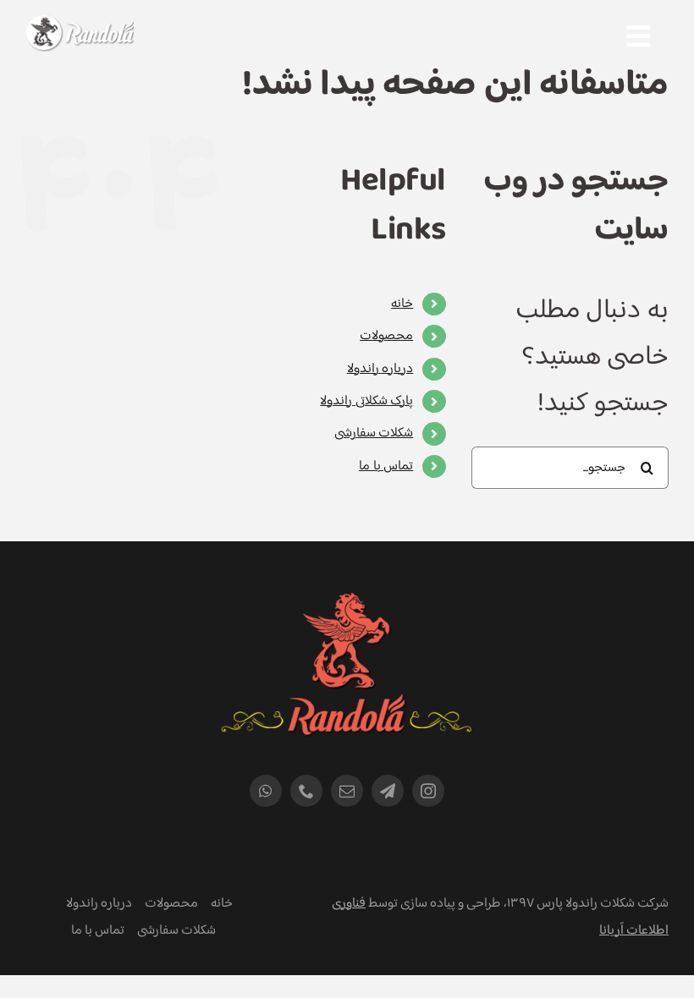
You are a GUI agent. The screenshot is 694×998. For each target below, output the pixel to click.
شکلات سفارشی (373, 433)
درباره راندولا (380, 369)
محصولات (386, 336)
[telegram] (388, 791)
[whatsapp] (266, 791)
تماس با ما (386, 466)
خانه (402, 304)
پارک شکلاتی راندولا (366, 401)
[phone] (306, 791)
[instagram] (428, 791)
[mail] (347, 791)
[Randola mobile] (79, 26)
